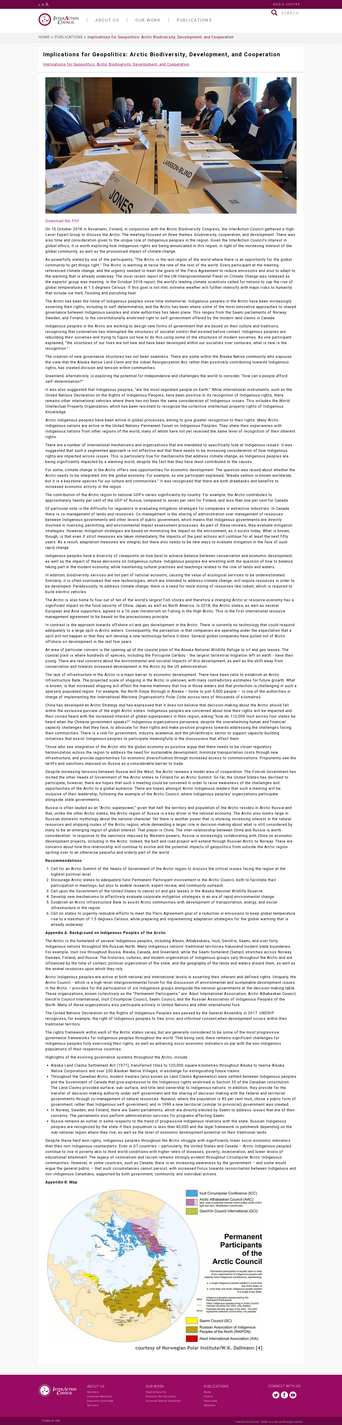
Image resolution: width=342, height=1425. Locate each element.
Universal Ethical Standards (163, 1401)
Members (93, 1392)
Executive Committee (100, 1401)
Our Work (155, 1386)
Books (207, 1392)
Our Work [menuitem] (148, 20)
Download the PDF (62, 221)
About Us (96, 1386)
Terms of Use (51, 1421)
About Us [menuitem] (107, 20)
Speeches (210, 1405)
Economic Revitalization (161, 1396)
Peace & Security (156, 1392)
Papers (208, 1396)
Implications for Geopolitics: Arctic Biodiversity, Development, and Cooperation (116, 64)
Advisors (93, 1405)
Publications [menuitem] (194, 20)
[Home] (62, 19)
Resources (210, 1401)
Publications (69, 37)
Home (44, 37)
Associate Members (99, 1396)
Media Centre (286, 4)
